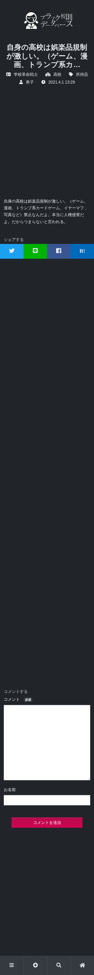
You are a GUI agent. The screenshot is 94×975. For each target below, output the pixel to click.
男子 (30, 82)
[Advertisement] (47, 148)
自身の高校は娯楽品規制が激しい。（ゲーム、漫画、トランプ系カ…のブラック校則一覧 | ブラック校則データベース (47, 20)
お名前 (10, 790)
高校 (57, 74)
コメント (17, 699)
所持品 (82, 74)
